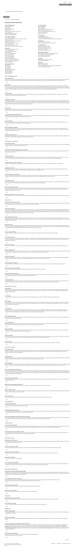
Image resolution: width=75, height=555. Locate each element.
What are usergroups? (41, 28)
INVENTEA (16, 544)
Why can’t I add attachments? (9, 56)
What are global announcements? (10, 69)
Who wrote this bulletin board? (43, 63)
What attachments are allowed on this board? (45, 59)
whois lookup (7, 525)
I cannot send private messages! (43, 36)
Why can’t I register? (8, 28)
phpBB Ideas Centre (47, 518)
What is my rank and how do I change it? (11, 45)
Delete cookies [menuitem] (59, 543)
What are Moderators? (41, 27)
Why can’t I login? (8, 30)
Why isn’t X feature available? (43, 64)
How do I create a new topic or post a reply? (12, 49)
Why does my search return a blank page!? (45, 48)
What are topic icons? (8, 73)
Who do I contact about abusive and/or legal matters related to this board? (50, 65)
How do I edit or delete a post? (10, 50)
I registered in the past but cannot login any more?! (13, 31)
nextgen (19, 544)
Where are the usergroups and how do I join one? (46, 29)
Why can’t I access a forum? (9, 55)
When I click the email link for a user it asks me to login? (14, 46)
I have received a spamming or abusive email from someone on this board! (50, 38)
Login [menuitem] (70, 2)
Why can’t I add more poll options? (10, 53)
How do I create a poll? (8, 52)
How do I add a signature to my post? (11, 51)
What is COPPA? (7, 27)
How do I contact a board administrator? (44, 66)
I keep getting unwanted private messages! (45, 37)
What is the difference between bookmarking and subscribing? (48, 53)
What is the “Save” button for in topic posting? (12, 59)
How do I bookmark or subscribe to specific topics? (46, 54)
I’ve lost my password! (8, 32)
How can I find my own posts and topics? (44, 50)
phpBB (9, 543)
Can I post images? (8, 68)
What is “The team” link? (42, 33)
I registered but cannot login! (9, 29)
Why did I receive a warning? (9, 57)
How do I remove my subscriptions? (43, 56)
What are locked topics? (9, 72)
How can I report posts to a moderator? (11, 58)
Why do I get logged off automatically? (11, 33)
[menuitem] (5, 545)
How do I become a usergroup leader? (44, 30)
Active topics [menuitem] (69, 4)
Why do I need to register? (9, 26)
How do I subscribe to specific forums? (44, 55)
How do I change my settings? (10, 37)
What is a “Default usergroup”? (43, 32)
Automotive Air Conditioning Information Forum (30, 9)
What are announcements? (9, 70)
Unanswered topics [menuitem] (63, 4)
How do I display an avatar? (9, 44)
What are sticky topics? (8, 71)
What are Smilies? (8, 67)
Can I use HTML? (8, 66)
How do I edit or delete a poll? (9, 54)
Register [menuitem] (65, 2)
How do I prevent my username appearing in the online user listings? (16, 38)
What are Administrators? (42, 26)
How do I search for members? (43, 49)
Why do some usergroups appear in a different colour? (46, 31)
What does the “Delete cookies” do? (10, 34)
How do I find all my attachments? (43, 60)
